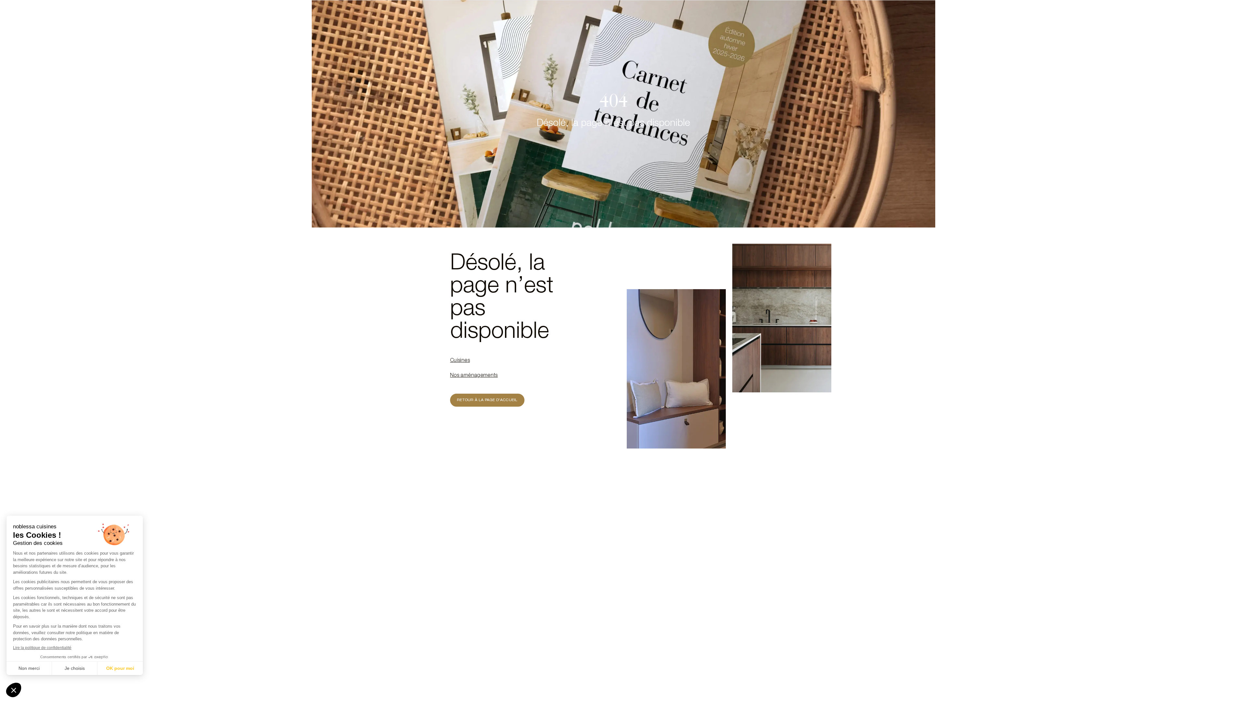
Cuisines (460, 360)
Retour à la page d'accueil (487, 400)
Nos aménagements (474, 375)
